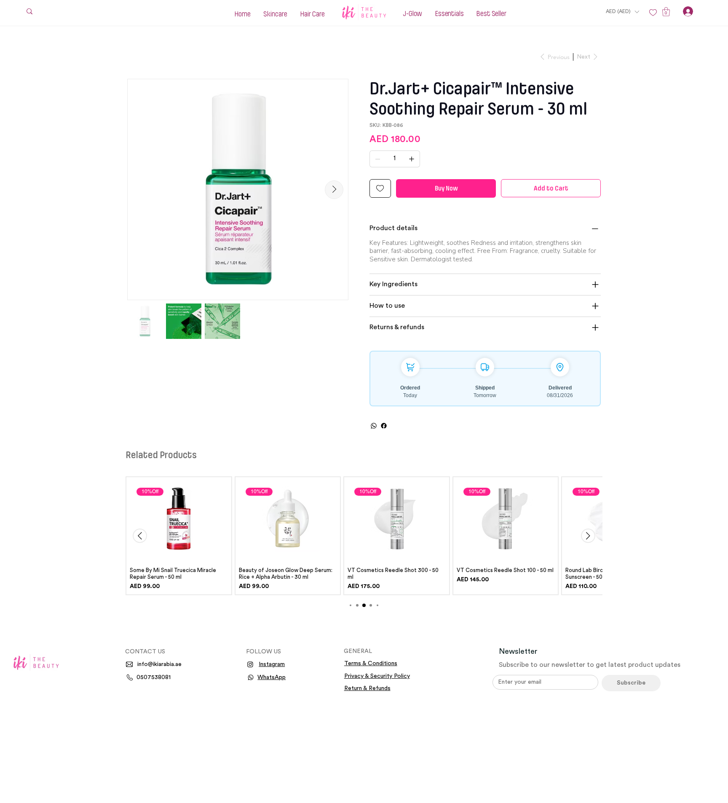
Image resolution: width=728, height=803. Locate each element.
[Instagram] (250, 664)
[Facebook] (384, 426)
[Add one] (411, 158)
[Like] (653, 12)
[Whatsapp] (250, 677)
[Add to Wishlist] (380, 188)
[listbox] (622, 11)
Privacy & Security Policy (377, 676)
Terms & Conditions (370, 663)
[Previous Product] (140, 536)
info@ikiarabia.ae (159, 664)
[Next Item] (334, 189)
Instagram (272, 664)
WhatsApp (271, 677)
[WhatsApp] (373, 426)
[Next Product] (588, 536)
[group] (364, 535)
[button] (622, 11)
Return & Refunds (367, 688)
